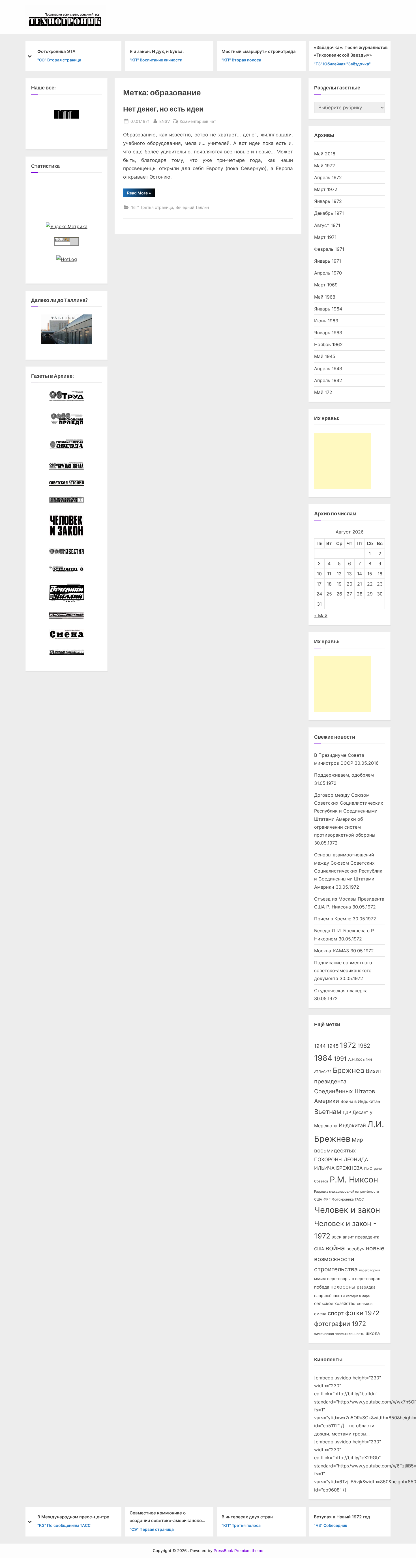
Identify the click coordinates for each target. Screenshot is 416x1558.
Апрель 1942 (328, 380)
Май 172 (323, 392)
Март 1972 (325, 189)
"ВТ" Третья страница (151, 207)
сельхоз (364, 1303)
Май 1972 (324, 165)
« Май (320, 615)
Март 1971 (325, 237)
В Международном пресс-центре (73, 1516)
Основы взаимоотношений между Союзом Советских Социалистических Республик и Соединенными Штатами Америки (348, 871)
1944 (320, 1046)
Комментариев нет (198, 122)
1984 (323, 1057)
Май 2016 (324, 154)
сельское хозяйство (334, 1303)
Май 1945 (324, 356)
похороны (343, 1287)
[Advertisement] (342, 461)
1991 (340, 1058)
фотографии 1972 (340, 1323)
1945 (332, 1046)
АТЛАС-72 (322, 1072)
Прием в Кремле (332, 918)
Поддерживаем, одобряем (344, 775)
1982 (363, 1045)
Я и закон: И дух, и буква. (157, 51)
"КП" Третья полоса (241, 1525)
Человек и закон (347, 1210)
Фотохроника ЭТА (56, 51)
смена (320, 1313)
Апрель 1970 (328, 273)
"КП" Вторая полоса (241, 59)
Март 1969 (326, 285)
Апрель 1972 (328, 177)
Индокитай (352, 1125)
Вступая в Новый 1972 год (342, 1516)
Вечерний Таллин (192, 207)
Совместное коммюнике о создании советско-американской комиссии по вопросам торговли (167, 1517)
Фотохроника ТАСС (348, 1199)
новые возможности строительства (349, 1259)
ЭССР (336, 1237)
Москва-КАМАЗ (331, 950)
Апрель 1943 (328, 368)
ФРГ (327, 1199)
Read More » (141, 193)
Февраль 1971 (329, 249)
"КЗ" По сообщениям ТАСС (64, 1525)
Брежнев (348, 1070)
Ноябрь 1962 (328, 344)
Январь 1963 (328, 332)
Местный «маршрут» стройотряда (259, 51)
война (335, 1248)
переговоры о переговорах (353, 1278)
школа (373, 1333)
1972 (348, 1045)
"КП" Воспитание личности (156, 59)
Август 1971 (327, 225)
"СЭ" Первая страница (152, 1529)
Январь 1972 (328, 201)
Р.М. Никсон (354, 1179)
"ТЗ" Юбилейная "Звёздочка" (342, 63)
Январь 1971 (327, 261)
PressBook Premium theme (238, 1550)
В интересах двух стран (247, 1516)
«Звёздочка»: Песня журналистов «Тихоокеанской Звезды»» (351, 51)
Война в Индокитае (360, 1101)
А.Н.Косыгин (360, 1059)
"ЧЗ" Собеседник (330, 1525)
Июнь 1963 (326, 320)
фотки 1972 (362, 1313)
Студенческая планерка (341, 990)
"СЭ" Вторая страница (59, 59)
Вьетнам (327, 1111)
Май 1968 (324, 297)
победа (321, 1287)
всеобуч (355, 1248)
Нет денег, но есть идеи (163, 109)
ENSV (164, 121)
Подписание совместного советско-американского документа (343, 970)
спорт (336, 1313)
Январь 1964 (328, 309)
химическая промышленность (339, 1334)
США (318, 1199)
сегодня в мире (358, 1296)
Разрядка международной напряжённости (346, 1191)
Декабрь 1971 (329, 213)
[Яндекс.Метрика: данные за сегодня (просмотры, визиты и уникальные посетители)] (66, 226)
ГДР (347, 1112)
